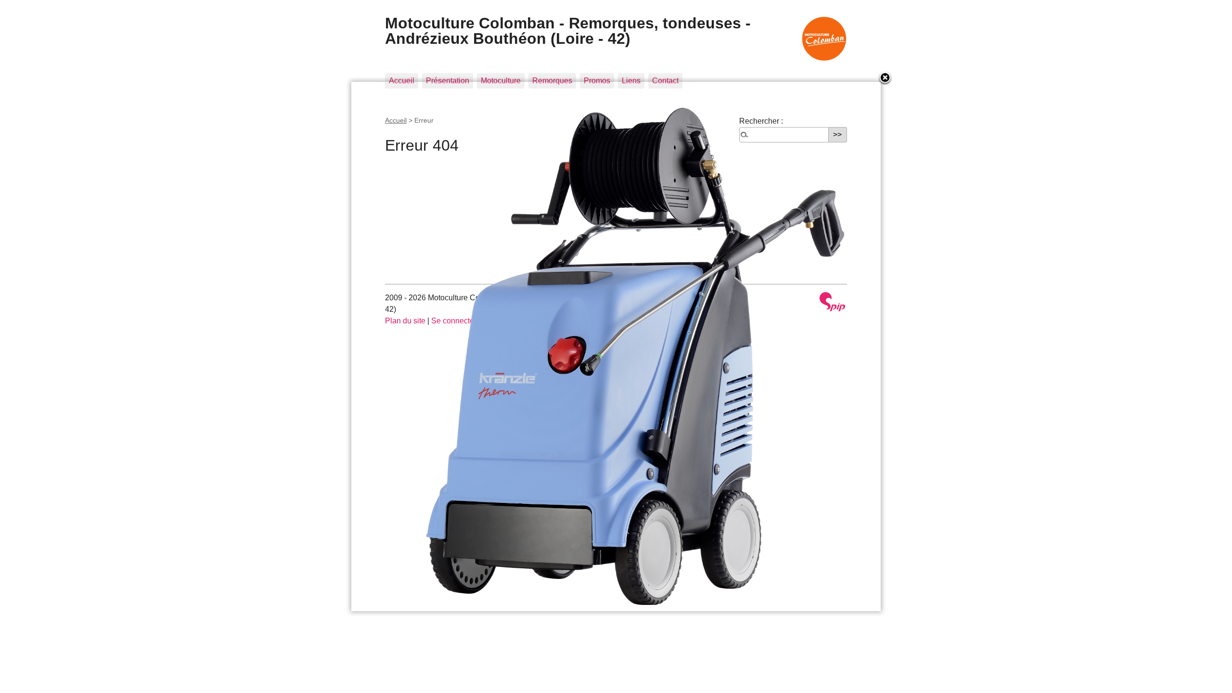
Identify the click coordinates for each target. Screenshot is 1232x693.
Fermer (885, 78)
